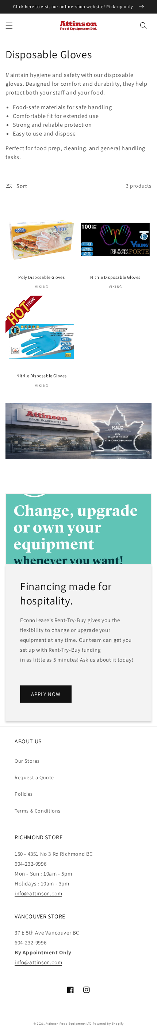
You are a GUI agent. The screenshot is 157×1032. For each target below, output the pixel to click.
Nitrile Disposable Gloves (115, 277)
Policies (24, 794)
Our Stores (27, 761)
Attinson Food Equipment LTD (69, 1023)
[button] (9, 26)
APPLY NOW (46, 694)
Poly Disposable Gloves (41, 277)
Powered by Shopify (108, 1023)
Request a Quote (34, 777)
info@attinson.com (38, 893)
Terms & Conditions (38, 810)
